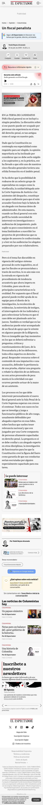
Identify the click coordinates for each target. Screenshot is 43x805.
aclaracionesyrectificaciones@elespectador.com (26, 780)
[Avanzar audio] (35, 84)
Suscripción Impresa (21, 736)
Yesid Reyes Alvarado (16, 45)
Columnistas (23, 480)
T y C (22, 709)
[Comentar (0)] (26, 55)
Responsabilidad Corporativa (22, 751)
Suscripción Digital (21, 740)
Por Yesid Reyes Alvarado (20, 541)
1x (38, 84)
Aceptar (36, 800)
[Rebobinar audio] (31, 84)
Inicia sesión (8, 699)
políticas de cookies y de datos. (14, 803)
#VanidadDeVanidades (27, 504)
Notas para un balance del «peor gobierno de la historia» (28, 484)
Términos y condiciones (21, 754)
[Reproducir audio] (5, 81)
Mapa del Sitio (21, 732)
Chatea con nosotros (23, 744)
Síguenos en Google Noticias (23, 571)
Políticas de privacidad (21, 757)
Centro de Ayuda (21, 760)
